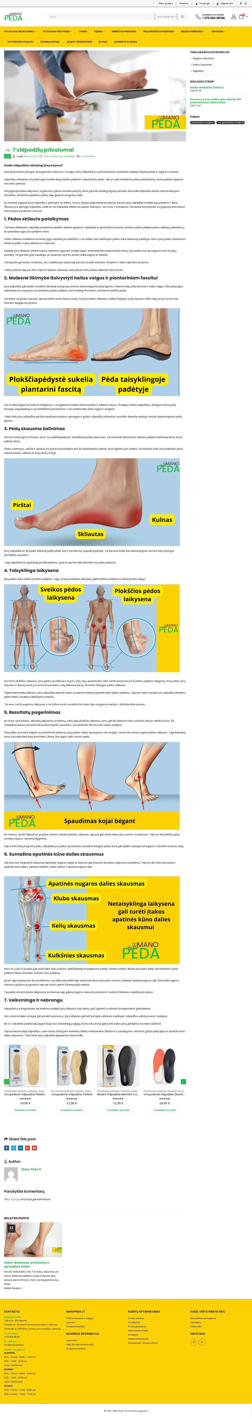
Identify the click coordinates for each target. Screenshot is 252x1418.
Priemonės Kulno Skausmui (180, 1091)
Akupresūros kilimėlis (202, 122)
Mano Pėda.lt (30, 156)
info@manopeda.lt (13, 1344)
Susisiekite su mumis (125, 41)
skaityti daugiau (12, 1288)
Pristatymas (134, 1322)
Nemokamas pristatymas (203, 1318)
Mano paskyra (166, 3)
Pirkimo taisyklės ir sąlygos (80, 1318)
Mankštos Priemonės (124, 31)
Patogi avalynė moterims (19, 31)
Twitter (13, 1147)
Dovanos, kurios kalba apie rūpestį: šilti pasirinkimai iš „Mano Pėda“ (215, 101)
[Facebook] (241, 3)
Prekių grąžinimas (137, 1326)
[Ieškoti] (182, 16)
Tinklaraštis (196, 1326)
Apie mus (71, 1322)
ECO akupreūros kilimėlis (230, 122)
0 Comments (88, 156)
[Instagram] (245, 3)
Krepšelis (183, 3)
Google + (27, 1147)
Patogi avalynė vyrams (56, 31)
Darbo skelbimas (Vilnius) (207, 87)
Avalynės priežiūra (75, 1348)
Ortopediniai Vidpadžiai (15, 1091)
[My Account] (234, 16)
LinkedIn (20, 1147)
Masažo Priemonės (191, 31)
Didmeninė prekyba (138, 1338)
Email (34, 1147)
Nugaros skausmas (203, 58)
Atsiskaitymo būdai (138, 1330)
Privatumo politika (75, 1326)
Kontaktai (133, 1334)
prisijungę (14, 1199)
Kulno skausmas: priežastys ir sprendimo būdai (26, 1264)
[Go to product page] (25, 1066)
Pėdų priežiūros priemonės (158, 31)
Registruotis (227, 3)
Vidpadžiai (217, 31)
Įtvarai (83, 31)
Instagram (202, 1342)
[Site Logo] (13, 17)
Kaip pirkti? (71, 1340)
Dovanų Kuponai (50, 41)
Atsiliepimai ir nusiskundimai (143, 1342)
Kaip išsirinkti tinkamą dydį (79, 1344)
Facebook (6, 1147)
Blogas (103, 41)
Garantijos (195, 1322)
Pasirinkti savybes (25, 1110)
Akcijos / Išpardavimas (79, 41)
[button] (6, 1081)
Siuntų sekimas (136, 1318)
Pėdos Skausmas (53, 156)
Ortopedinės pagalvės (20, 41)
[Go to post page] (33, 1239)
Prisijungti (205, 3)
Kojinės (98, 31)
